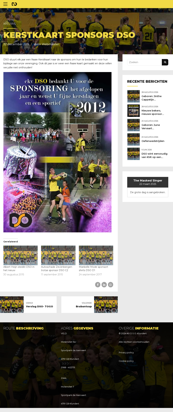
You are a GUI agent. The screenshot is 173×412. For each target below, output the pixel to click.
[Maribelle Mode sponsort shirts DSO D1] (96, 255)
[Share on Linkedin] (104, 284)
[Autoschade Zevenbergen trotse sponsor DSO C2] (58, 255)
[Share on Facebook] (97, 284)
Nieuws (9, 23)
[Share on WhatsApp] (110, 284)
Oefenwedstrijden (153, 141)
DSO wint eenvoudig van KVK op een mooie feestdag (154, 157)
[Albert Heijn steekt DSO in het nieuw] (20, 255)
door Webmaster (46, 44)
